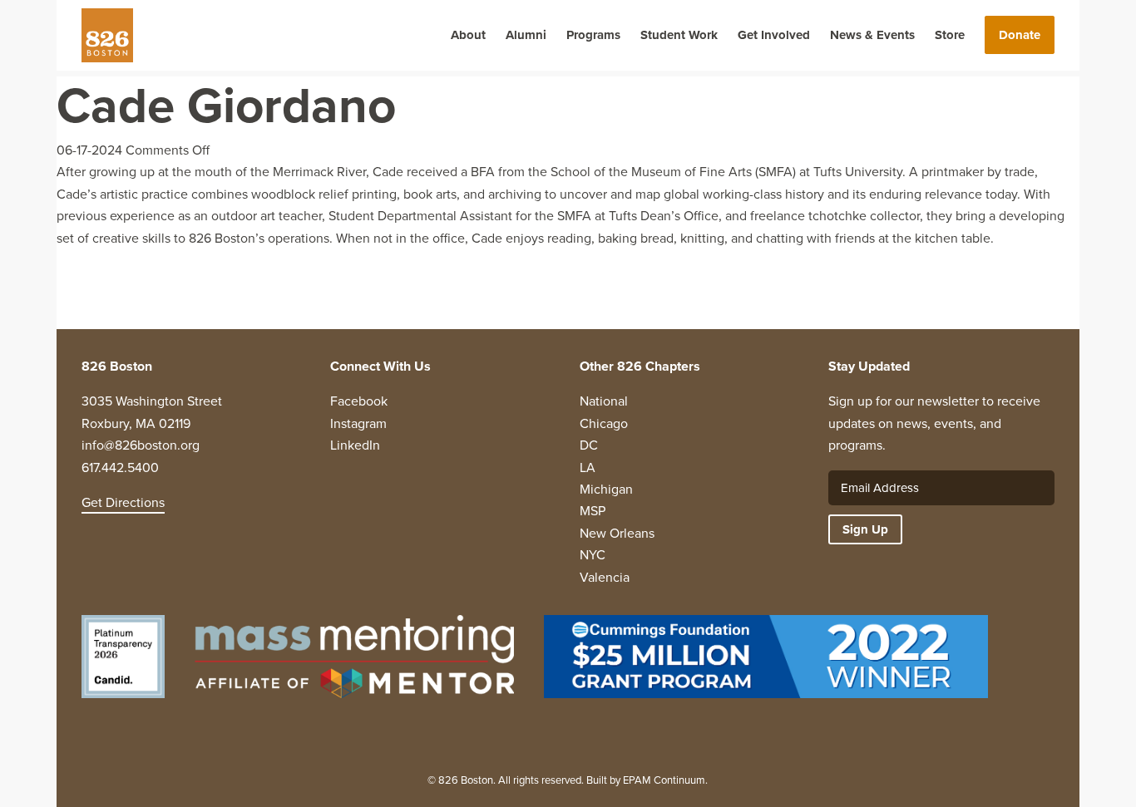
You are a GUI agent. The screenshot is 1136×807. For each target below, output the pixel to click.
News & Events (872, 35)
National (604, 401)
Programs (593, 35)
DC (589, 445)
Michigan (606, 489)
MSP (592, 510)
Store (950, 35)
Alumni (526, 35)
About (468, 35)
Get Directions (123, 502)
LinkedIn (355, 445)
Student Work (679, 35)
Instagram (358, 423)
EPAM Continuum (664, 780)
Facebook (359, 401)
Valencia (605, 577)
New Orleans (617, 533)
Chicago (604, 423)
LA (587, 467)
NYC (592, 554)
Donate (1019, 35)
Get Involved (774, 35)
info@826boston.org (140, 445)
